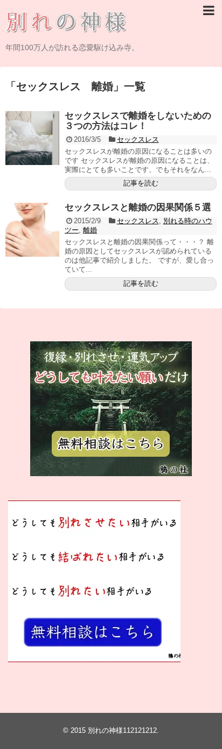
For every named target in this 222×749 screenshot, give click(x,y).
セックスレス (138, 139)
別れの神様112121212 (122, 730)
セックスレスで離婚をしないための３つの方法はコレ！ (138, 121)
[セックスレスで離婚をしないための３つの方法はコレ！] (32, 138)
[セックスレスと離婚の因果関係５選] (32, 230)
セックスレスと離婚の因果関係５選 (138, 207)
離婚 (90, 230)
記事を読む (140, 183)
